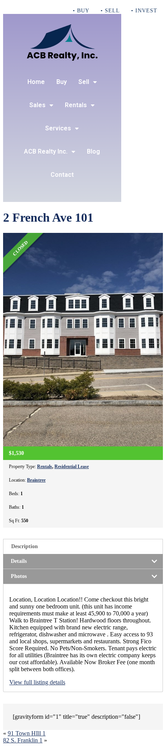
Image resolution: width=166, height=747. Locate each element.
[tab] (83, 546)
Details (19, 561)
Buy (61, 81)
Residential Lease (71, 466)
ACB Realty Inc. (46, 151)
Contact (62, 174)
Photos (19, 576)
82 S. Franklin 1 (22, 740)
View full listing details (37, 682)
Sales (37, 105)
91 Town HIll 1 (27, 733)
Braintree (36, 480)
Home (36, 81)
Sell (83, 81)
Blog (93, 151)
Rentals (76, 105)
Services (58, 128)
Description (24, 546)
